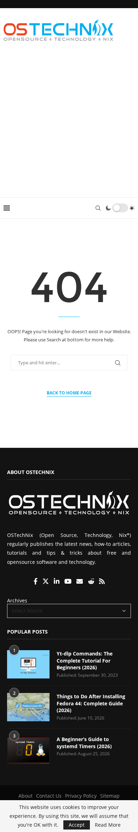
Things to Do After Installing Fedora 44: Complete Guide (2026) (91, 703)
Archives (17, 600)
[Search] (98, 208)
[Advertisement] (69, 125)
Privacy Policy (81, 795)
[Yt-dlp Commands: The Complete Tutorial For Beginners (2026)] (28, 664)
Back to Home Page (69, 393)
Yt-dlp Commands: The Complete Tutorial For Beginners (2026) (85, 660)
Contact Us (49, 795)
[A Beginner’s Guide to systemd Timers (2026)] (28, 750)
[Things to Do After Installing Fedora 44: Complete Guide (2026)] (28, 707)
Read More (108, 824)
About (25, 795)
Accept (77, 824)
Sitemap (110, 795)
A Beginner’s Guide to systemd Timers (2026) (84, 743)
